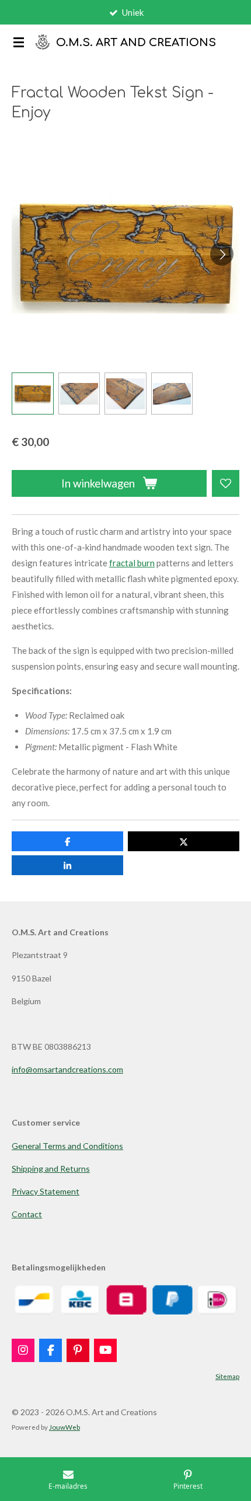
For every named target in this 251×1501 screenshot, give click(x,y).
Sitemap (227, 1376)
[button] (33, 393)
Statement (58, 1191)
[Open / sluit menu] (19, 42)
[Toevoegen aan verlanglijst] (225, 483)
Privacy (25, 1191)
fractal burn (132, 563)
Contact (27, 1214)
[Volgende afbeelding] (221, 254)
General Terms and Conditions (67, 1146)
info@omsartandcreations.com (67, 1069)
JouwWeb (64, 1427)
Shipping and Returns (51, 1168)
